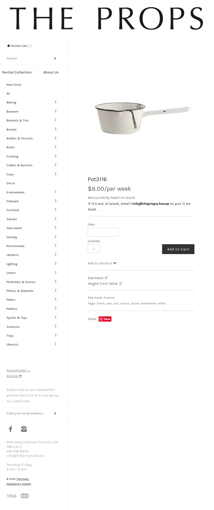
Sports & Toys (17, 317)
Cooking (12, 156)
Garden (12, 219)
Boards (12, 129)
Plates (11, 300)
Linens (11, 273)
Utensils (13, 344)
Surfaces (13, 327)
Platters (12, 309)
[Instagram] (24, 429)
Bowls (11, 147)
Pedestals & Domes (21, 282)
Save (107, 319)
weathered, (149, 303)
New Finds (14, 85)
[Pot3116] (141, 118)
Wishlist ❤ (14, 376)
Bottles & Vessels (20, 138)
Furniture (13, 210)
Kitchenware (16, 246)
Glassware (14, 228)
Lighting (12, 264)
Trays (10, 335)
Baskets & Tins (18, 120)
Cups (10, 174)
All (8, 93)
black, (101, 303)
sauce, (125, 303)
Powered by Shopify (19, 484)
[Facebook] (11, 429)
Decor (11, 183)
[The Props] (107, 30)
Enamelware (16, 192)
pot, (116, 303)
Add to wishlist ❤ (102, 263)
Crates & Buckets (20, 165)
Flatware (13, 201)
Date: (91, 224)
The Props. (22, 479)
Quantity (94, 241)
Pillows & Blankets (20, 291)
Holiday (12, 237)
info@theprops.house (150, 203)
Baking (11, 102)
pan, (109, 303)
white (162, 303)
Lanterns (13, 255)
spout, (135, 303)
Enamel (109, 297)
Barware (12, 111)
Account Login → (19, 370)
